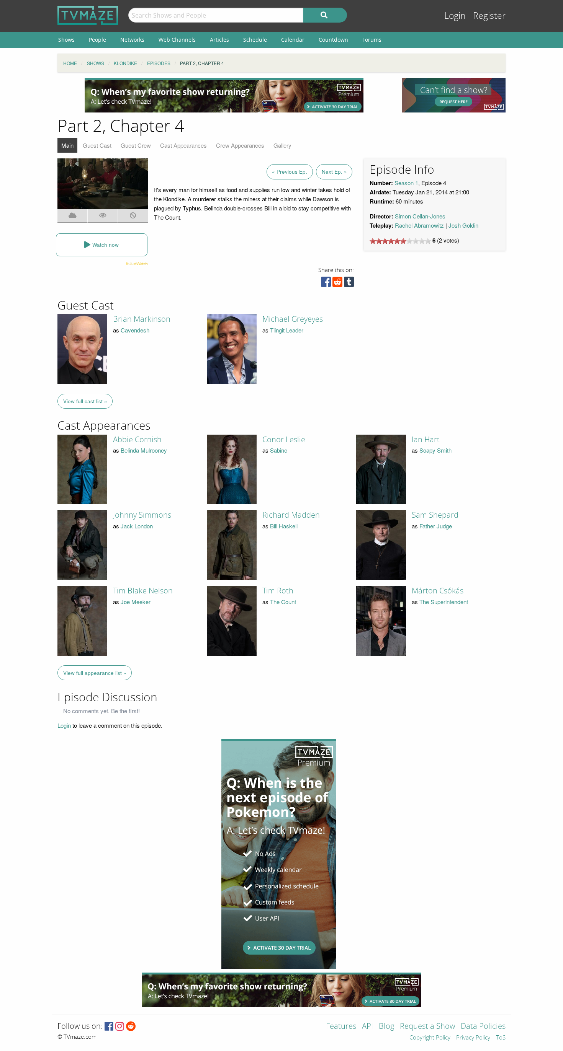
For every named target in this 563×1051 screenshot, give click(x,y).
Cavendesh (135, 330)
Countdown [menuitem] (333, 39)
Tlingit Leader (286, 330)
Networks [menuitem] (132, 39)
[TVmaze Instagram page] (119, 1027)
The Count (283, 602)
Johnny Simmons (142, 515)
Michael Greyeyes (292, 319)
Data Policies (483, 1027)
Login (455, 16)
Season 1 (406, 183)
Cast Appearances (183, 145)
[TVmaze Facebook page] (109, 1027)
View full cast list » (85, 401)
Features (341, 1027)
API (367, 1027)
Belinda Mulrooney (144, 450)
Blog (386, 1027)
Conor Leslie (283, 439)
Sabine (278, 450)
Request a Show (427, 1027)
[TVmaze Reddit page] (131, 1027)
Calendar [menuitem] (292, 39)
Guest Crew (136, 145)
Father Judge (435, 526)
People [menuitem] (97, 39)
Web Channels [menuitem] (177, 39)
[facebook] (326, 284)
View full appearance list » (94, 672)
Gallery (282, 145)
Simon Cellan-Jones (420, 216)
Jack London (137, 526)
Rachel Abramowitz (419, 225)
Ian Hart (426, 439)
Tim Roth (277, 590)
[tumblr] (349, 284)
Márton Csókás (437, 590)
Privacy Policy (473, 1038)
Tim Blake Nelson (143, 590)
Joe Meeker (136, 602)
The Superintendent (443, 602)
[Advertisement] (224, 95)
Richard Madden (291, 515)
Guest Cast (97, 145)
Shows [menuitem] (66, 39)
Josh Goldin (463, 225)
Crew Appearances (240, 145)
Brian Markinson (141, 319)
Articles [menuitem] (219, 39)
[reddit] (337, 284)
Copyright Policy (429, 1038)
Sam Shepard (435, 515)
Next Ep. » (334, 171)
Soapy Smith (435, 450)
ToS (501, 1038)
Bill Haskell (284, 526)
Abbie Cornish (137, 439)
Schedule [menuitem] (255, 39)
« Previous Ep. (289, 171)
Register (489, 16)
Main (67, 145)
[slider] (400, 241)
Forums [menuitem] (371, 39)
